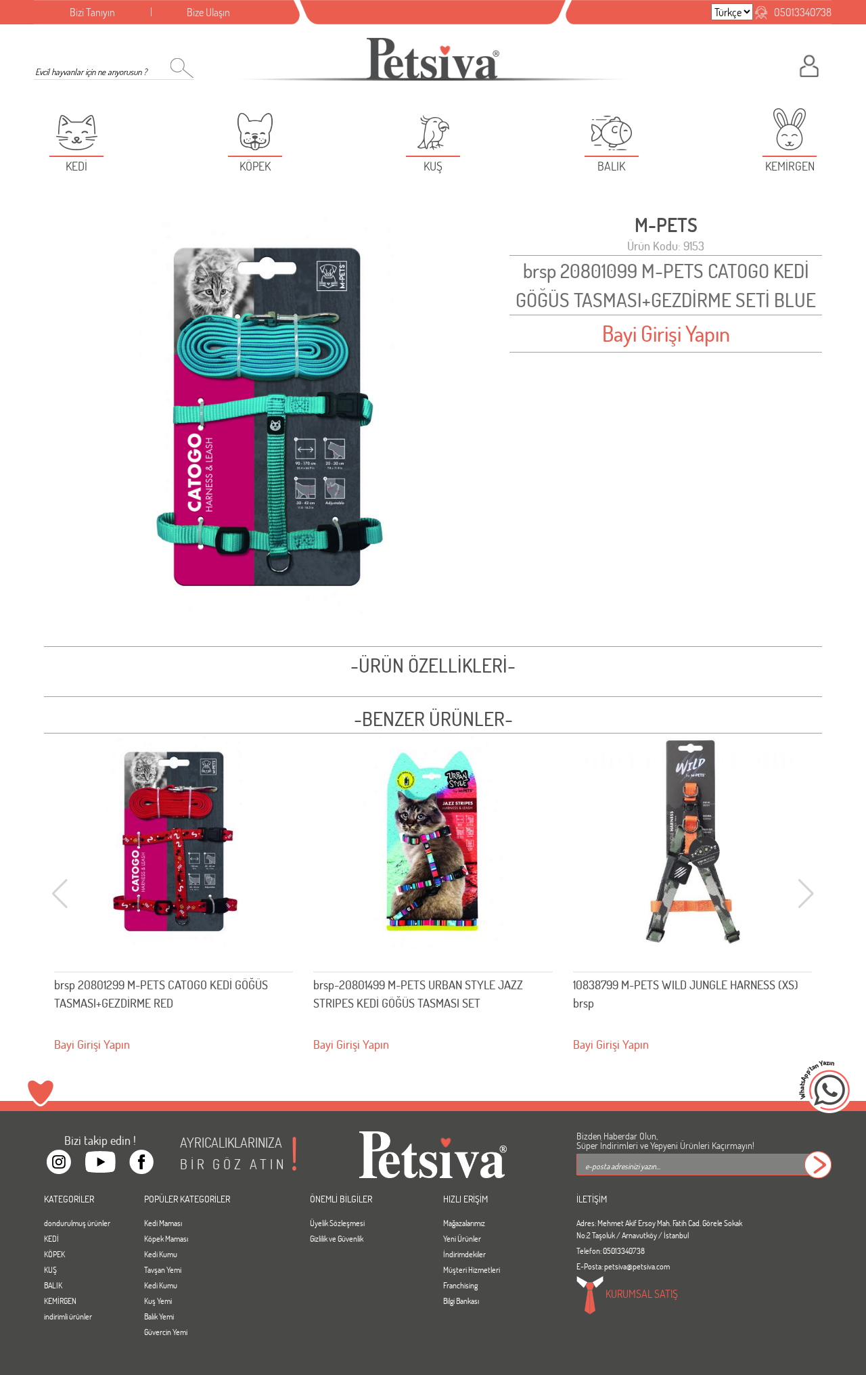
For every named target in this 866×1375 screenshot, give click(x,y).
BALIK (53, 1285)
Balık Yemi (159, 1316)
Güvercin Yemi (165, 1331)
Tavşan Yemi (162, 1269)
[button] (806, 894)
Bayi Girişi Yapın (666, 333)
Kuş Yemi (158, 1300)
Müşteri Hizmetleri (471, 1269)
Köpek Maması (166, 1238)
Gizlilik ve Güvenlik (336, 1238)
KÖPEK (54, 1253)
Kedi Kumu (160, 1253)
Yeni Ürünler (462, 1238)
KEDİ (51, 1238)
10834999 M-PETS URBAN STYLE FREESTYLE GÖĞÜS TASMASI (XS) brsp (680, 993)
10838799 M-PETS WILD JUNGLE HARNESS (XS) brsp (426, 993)
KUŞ (50, 1269)
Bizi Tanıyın (92, 12)
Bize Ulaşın (208, 12)
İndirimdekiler (464, 1253)
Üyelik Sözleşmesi (337, 1222)
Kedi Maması (163, 1222)
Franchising (460, 1285)
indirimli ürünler (68, 1316)
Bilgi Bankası (461, 1300)
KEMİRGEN (60, 1300)
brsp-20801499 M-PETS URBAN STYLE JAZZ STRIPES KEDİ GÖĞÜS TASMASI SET (159, 993)
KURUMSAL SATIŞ (640, 1293)
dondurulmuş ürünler (77, 1222)
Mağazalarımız (464, 1222)
